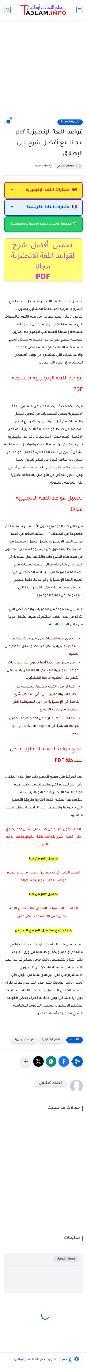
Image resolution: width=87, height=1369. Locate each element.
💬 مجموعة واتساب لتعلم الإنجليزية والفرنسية (44, 224)
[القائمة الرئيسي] (79, 10)
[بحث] (7, 10)
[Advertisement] (43, 72)
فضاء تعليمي (65, 166)
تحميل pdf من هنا (43, 894)
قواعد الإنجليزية (24, 1039)
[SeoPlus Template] (70, 1360)
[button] (63, 1061)
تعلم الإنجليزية (70, 122)
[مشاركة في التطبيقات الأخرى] (25, 1061)
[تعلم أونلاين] (43, 9)
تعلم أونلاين (22, 1359)
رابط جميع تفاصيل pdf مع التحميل (43, 931)
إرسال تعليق (66, 1259)
